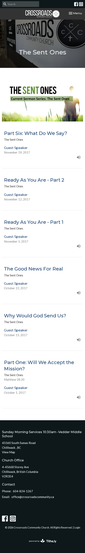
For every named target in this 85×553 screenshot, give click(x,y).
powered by (40, 544)
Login (77, 527)
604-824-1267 (23, 491)
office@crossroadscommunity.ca (32, 497)
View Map (8, 452)
